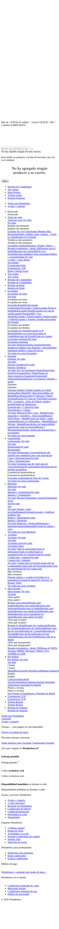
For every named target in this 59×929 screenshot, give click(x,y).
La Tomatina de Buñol (44, 693)
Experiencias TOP (17, 268)
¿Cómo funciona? (16, 803)
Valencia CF (42, 395)
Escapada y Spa (29, 308)
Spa (9, 503)
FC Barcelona (35, 393)
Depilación (21, 526)
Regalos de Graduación (36, 625)
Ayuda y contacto (16, 206)
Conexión (6, 718)
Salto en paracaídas (26, 549)
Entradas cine (27, 430)
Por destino (13, 656)
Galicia (11, 679)
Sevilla (28, 670)
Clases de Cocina (40, 478)
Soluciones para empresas (20, 853)
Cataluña (30, 682)
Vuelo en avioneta (26, 554)
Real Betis (20, 395)
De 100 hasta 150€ (30, 651)
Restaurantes (14, 447)
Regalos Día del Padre (27, 636)
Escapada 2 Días (23, 316)
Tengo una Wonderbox (19, 203)
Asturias (39, 682)
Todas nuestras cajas (11, 743)
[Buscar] (32, 149)
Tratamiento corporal (35, 498)
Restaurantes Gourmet (28, 452)
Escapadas (13, 291)
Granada (52, 670)
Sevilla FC (30, 395)
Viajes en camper (43, 336)
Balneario (21, 512)
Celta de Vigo (34, 398)
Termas (29, 512)
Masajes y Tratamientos (19, 492)
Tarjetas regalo (15, 195)
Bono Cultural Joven (18, 271)
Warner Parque (35, 370)
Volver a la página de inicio (14, 732)
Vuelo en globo (26, 551)
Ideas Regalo (14, 192)
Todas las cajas (15, 217)
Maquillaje (31, 526)
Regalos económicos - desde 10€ (24, 248)
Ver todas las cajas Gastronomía (23, 481)
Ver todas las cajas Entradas (21, 435)
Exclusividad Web (17, 265)
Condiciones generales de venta (23, 885)
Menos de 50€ (47, 648)
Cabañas (21, 347)
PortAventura (19, 373)
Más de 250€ (19, 653)
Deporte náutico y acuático (21, 577)
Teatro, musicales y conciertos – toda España (31, 414)
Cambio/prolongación (18, 811)
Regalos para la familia (29, 608)
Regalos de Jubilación (34, 628)
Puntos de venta (15, 830)
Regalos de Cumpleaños (20, 186)
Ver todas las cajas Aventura (21, 585)
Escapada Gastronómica (19, 478)
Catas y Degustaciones (19, 458)
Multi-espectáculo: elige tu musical (31, 425)
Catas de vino (32, 464)
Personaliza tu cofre (17, 814)
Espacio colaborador (18, 858)
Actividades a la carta (18, 833)
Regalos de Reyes (25, 634)
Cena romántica (22, 455)
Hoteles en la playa (24, 333)
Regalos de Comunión (33, 631)
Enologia (21, 464)
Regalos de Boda (16, 285)
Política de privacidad (18, 894)
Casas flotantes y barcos (37, 347)
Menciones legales (17, 888)
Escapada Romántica (18, 305)
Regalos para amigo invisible (28, 617)
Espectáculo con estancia (36, 424)
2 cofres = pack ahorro (19, 259)
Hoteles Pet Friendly (26, 237)
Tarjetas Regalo (15, 702)
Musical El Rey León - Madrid (32, 413)
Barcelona (20, 670)
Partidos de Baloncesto (25, 404)
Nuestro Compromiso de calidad (24, 836)
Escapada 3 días (40, 316)
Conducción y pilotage (19, 557)
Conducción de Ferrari (28, 563)
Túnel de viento (43, 554)
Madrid (11, 670)
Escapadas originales (18, 245)
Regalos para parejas (24, 251)
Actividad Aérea (16, 543)
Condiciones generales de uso (22, 891)
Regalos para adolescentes (28, 611)
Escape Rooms (41, 430)
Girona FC (22, 398)
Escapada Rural (25, 310)
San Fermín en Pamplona (20, 693)
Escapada (26, 743)
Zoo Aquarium (26, 376)
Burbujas (21, 344)
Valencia (36, 670)
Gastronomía (14, 438)
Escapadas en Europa (18, 330)
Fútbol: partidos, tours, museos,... (34, 234)
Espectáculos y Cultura (19, 407)
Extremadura (20, 682)
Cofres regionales (40, 254)
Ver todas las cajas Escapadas (22, 353)
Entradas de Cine (24, 257)
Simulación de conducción (29, 568)
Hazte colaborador (17, 855)
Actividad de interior (28, 580)
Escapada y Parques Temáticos (31, 319)
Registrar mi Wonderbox (20, 806)
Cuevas (39, 350)
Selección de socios (17, 842)
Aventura (12, 534)
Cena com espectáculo (41, 455)
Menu (5, 181)
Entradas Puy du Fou (18, 231)
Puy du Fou (22, 370)
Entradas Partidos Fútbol (20, 390)
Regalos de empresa (17, 707)
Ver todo (26, 220)
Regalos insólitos (23, 254)
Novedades (13, 262)
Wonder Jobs (14, 839)
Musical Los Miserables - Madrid (32, 421)
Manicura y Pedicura (27, 523)
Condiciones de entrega (19, 808)
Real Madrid (22, 393)
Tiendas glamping (34, 344)
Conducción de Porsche (32, 566)
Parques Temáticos (17, 364)
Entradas (12, 356)
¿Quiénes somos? (16, 828)
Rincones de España (25, 336)
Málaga (44, 670)
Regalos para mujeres (26, 605)
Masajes (21, 498)
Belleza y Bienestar (17, 517)
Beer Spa (15, 515)
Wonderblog (14, 817)
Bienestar (12, 483)
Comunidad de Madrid (29, 685)
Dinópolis (21, 378)
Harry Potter (32, 373)
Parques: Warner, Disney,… (42, 245)
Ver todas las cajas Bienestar (22, 532)
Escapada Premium (21, 313)
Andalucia (20, 679)
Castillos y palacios (26, 350)
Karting (48, 566)
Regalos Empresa (16, 198)
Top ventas (13, 189)
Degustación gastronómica (28, 466)
